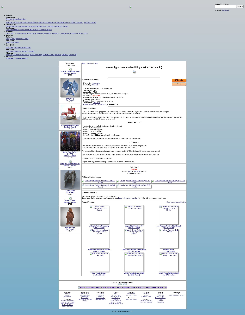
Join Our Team (15, 33)
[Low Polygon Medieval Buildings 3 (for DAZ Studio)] (99, 182)
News (8, 33)
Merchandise (24, 55)
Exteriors (89, 63)
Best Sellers (22, 19)
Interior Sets (41, 26)
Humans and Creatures (54, 26)
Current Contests (65, 33)
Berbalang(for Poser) (70, 99)
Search (15, 19)
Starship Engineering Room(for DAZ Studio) (70, 72)
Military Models (11, 26)
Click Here (96, 103)
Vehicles (65, 26)
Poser (179, 84)
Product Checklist (90, 23)
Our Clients (10, 30)
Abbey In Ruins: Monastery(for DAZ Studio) (70, 164)
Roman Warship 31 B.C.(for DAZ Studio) (70, 126)
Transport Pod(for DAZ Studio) (70, 201)
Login (120, 198)
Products (9, 19)
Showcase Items (24, 48)
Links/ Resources (53, 33)
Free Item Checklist (27, 51)
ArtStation (65, 55)
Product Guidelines (76, 23)
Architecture (33, 26)
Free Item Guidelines (13, 51)
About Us (9, 55)
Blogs (45, 33)
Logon (129, 172)
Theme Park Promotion (47, 23)
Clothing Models (22, 26)
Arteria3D (95, 85)
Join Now (137, 172)
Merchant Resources (62, 23)
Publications (18, 30)
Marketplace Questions (14, 23)
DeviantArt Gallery (36, 55)
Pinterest (58, 55)
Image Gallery (11, 39)
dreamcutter (96, 83)
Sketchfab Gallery (49, 55)
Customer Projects (45, 30)
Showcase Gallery (22, 39)
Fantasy (95, 63)
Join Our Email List (158, 287)
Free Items (9, 48)
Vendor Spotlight (26, 33)
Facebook (16, 55)
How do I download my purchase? (94, 104)
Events (25, 30)
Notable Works (33, 30)
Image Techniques (12, 42)
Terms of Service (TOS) (80, 33)
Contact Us (225, 10)
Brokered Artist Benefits (30, 23)
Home (83, 63)
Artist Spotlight (38, 33)
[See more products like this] (176, 202)
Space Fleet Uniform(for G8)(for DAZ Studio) (70, 154)
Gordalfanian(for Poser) (70, 228)
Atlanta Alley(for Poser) (70, 191)
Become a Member (131, 198)
